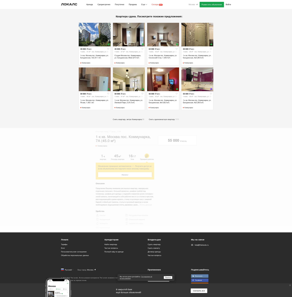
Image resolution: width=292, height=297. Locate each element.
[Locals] (69, 4)
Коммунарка (86, 63)
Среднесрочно (104, 4)
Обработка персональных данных (75, 255)
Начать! (125, 174)
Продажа (133, 4)
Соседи (157, 4)
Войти (228, 4)
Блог (63, 248)
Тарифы (64, 244)
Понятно (168, 277)
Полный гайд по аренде (114, 251)
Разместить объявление (212, 4)
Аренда (89, 4)
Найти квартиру (110, 244)
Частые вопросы (111, 248)
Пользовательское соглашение (74, 251)
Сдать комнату (154, 248)
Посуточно (119, 4)
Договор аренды (154, 251)
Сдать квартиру (154, 244)
